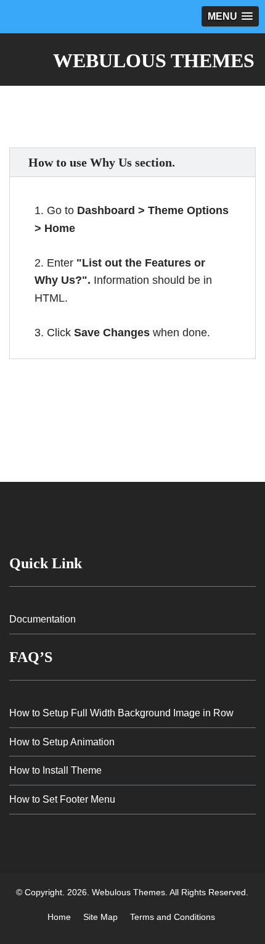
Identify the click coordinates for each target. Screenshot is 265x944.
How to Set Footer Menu (62, 799)
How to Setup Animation (62, 742)
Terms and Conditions (172, 917)
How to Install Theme (55, 770)
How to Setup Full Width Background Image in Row (121, 713)
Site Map (100, 917)
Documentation (42, 619)
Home (59, 917)
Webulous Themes (154, 60)
